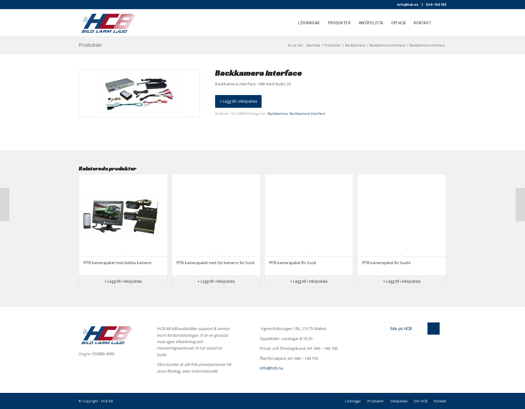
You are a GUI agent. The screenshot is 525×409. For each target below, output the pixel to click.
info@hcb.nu (407, 4)
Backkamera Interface (307, 113)
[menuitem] (309, 22)
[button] (238, 101)
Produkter (90, 45)
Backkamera (278, 113)
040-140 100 (436, 4)
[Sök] (440, 22)
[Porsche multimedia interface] (520, 204)
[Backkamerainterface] (4, 204)
